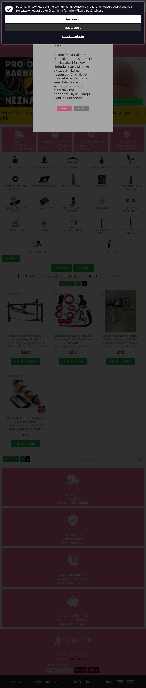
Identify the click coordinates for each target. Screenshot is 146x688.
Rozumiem (73, 19)
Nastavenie (73, 28)
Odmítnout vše (73, 36)
